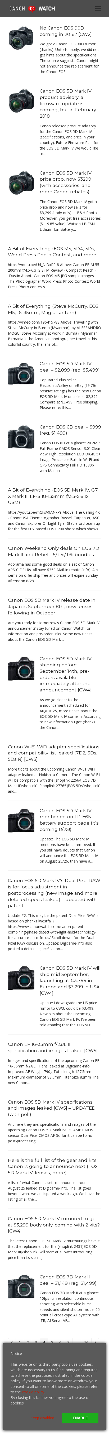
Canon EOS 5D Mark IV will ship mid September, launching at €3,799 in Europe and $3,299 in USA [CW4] (70, 980)
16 (87, 1342)
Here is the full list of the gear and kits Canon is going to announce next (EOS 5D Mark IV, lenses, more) (53, 1166)
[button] (98, 8)
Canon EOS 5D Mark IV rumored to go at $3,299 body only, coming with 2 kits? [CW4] (54, 1225)
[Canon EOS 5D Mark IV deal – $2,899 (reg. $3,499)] (21, 373)
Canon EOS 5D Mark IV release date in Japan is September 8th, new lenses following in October (52, 606)
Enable (80, 1418)
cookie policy (33, 1391)
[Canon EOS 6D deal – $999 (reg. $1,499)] (21, 436)
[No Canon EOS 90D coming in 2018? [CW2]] (21, 37)
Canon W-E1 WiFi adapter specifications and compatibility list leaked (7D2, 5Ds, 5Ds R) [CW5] (53, 753)
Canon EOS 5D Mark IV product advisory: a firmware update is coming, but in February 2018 (68, 103)
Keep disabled (42, 1417)
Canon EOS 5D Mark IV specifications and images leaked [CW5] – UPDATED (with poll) (52, 1108)
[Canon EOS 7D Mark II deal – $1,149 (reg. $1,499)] (21, 1286)
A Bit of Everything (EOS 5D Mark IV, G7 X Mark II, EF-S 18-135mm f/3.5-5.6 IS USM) (53, 496)
